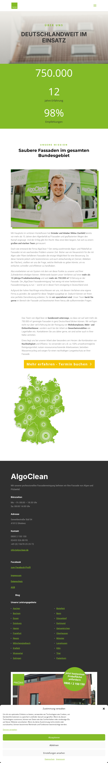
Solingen (17, 658)
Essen (16, 618)
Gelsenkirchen (63, 628)
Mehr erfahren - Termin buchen (57, 364)
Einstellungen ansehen (54, 753)
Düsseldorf (61, 618)
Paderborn (61, 658)
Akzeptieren (54, 737)
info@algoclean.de (19, 550)
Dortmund (61, 623)
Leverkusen (61, 643)
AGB (13, 587)
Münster (60, 638)
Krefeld (16, 648)
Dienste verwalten (10, 729)
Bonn (58, 613)
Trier (58, 653)
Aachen (16, 608)
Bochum (16, 613)
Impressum (60, 759)
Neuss (16, 638)
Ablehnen (54, 745)
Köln (58, 648)
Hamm (16, 628)
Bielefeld (60, 608)
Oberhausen (62, 633)
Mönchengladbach (21, 643)
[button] (103, 708)
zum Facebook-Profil (21, 567)
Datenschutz (50, 759)
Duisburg (17, 623)
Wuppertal (18, 653)
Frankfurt (17, 633)
